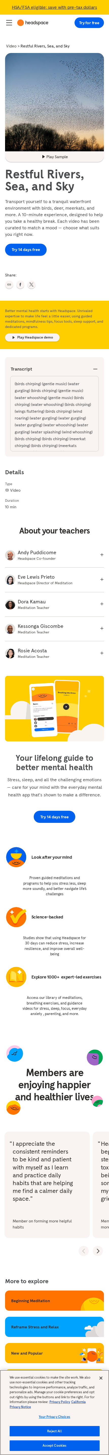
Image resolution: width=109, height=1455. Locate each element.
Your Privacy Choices (54, 1417)
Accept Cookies (55, 1445)
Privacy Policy (59, 1402)
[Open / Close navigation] (9, 23)
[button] (9, 285)
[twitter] (31, 285)
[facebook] (20, 285)
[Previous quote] (84, 1251)
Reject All (54, 1431)
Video (11, 45)
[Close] (100, 1378)
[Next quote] (98, 1251)
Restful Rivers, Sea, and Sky (45, 45)
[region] (54, 1412)
